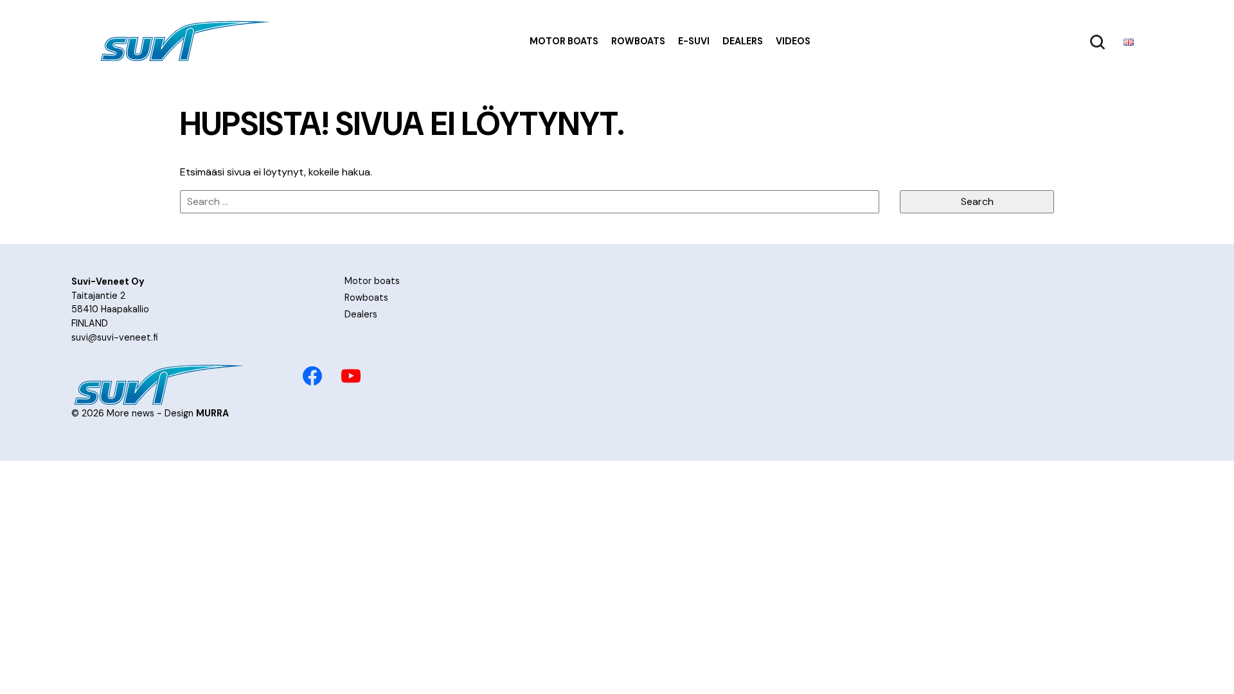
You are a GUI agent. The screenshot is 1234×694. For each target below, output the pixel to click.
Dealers (742, 41)
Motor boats (564, 41)
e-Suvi (694, 41)
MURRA (212, 413)
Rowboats (638, 41)
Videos (793, 41)
